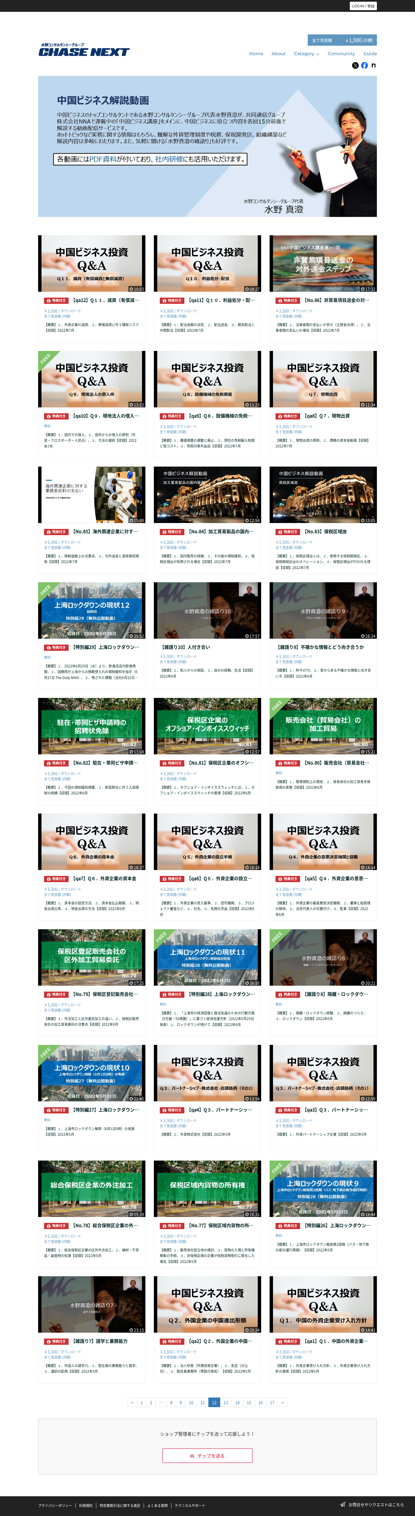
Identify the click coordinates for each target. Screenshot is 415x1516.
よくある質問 (157, 1505)
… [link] (161, 1402)
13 (226, 1402)
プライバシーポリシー (55, 1505)
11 (202, 1402)
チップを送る (210, 1455)
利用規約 (86, 1505)
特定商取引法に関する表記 (120, 1505)
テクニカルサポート (190, 1505)
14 (237, 1402)
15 (249, 1402)
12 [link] (214, 1402)
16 (260, 1402)
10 (191, 1402)
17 (272, 1402)
